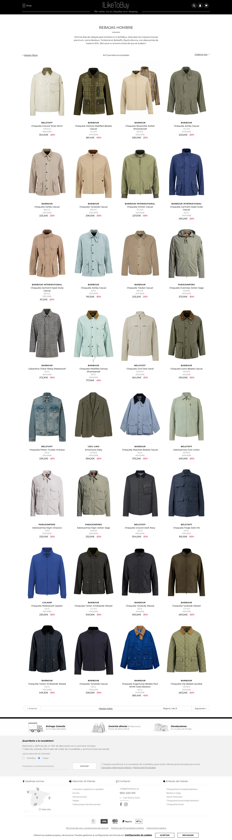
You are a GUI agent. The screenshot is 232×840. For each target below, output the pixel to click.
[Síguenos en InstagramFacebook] (126, 804)
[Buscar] (194, 5)
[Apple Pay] (139, 821)
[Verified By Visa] (104, 821)
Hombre (31, 758)
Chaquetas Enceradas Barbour (182, 789)
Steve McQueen (175, 796)
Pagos (76, 800)
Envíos (76, 793)
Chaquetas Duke (175, 804)
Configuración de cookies (138, 835)
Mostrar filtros (30, 55)
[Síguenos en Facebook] (121, 804)
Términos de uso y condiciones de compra (87, 828)
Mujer (46, 758)
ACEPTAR (165, 835)
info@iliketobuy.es (129, 788)
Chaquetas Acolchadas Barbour (183, 800)
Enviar (84, 766)
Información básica (156, 828)
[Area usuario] (200, 5)
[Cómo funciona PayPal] (127, 821)
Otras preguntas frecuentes (87, 804)
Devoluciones (80, 796)
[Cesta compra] (206, 5)
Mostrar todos (106, 708)
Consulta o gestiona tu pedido (88, 789)
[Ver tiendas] (37, 799)
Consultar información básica (116, 767)
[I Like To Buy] (116, 5)
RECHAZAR (188, 835)
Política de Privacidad (144, 767)
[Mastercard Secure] (115, 821)
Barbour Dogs (174, 793)
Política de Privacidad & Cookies (127, 828)
